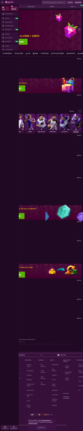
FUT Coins (66, 393)
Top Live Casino (29, 365)
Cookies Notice (45, 420)
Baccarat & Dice (30, 395)
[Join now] (41, 29)
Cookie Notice (67, 378)
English (22, 355)
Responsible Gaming (68, 372)
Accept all (41, 427)
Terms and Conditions (66, 397)
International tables (30, 384)
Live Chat (63, 355)
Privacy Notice (67, 366)
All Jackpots (43, 383)
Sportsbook (55, 364)
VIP (79, 390)
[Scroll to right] (79, 29)
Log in (70, 2)
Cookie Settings (33, 423)
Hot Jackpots (43, 365)
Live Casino (31, 6)
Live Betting (54, 369)
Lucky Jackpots (43, 371)
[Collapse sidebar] (2, 2)
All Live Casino (29, 406)
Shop (80, 381)
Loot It (76, 6)
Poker (28, 400)
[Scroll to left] (76, 111)
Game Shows (30, 390)
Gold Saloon (30, 370)
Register (78, 2)
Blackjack (29, 379)
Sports (52, 6)
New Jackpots (43, 377)
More (51, 414)
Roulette (29, 375)
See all (79, 59)
